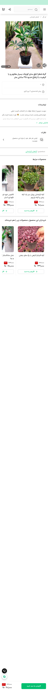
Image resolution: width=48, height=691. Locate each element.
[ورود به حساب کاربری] (10, 9)
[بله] (4, 676)
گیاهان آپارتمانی (34, 17)
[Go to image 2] (6, 66)
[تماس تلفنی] (4, 670)
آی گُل (44, 17)
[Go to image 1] (9, 66)
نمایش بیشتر (43, 122)
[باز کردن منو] (44, 9)
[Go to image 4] (3, 66)
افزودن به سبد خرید (34, 686)
